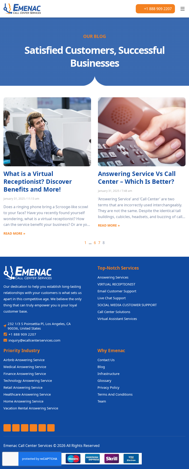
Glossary (104, 380)
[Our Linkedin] (33, 428)
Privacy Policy (108, 387)
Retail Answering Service (22, 387)
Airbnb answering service (23, 359)
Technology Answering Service (27, 380)
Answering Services (112, 277)
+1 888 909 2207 (158, 8)
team (101, 401)
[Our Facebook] (7, 428)
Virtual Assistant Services (117, 318)
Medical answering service (24, 366)
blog (101, 366)
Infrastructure (108, 373)
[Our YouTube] (24, 428)
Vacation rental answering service (30, 408)
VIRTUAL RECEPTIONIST (116, 284)
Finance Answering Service (24, 373)
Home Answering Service (23, 401)
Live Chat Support (111, 298)
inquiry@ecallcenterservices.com (34, 340)
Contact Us (106, 359)
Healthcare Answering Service (27, 394)
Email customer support (116, 291)
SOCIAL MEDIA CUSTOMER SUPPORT (127, 304)
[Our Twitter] (16, 428)
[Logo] (25, 8)
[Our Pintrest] (42, 428)
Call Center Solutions (113, 311)
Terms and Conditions (115, 394)
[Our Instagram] (51, 428)
